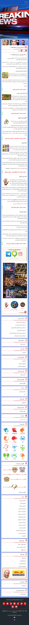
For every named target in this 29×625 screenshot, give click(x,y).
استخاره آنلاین (22, 344)
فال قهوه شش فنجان (21, 366)
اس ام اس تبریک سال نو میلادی (19, 336)
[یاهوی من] (25, 603)
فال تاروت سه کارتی (21, 511)
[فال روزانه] (9, 269)
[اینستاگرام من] (14, 603)
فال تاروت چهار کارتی (21, 514)
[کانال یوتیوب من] (16, 606)
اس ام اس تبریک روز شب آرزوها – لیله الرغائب (17, 333)
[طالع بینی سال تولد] (14, 478)
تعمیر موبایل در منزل (21, 544)
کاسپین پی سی (12, 22)
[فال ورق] (9, 293)
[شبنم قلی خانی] (6, 43)
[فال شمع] (9, 281)
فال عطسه (23, 586)
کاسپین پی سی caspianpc (17, 47)
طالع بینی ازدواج (12, 133)
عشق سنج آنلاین (22, 411)
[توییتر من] (7, 603)
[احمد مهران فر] (23, 43)
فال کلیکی (23, 403)
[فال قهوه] (21, 281)
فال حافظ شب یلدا (22, 563)
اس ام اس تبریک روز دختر (20, 322)
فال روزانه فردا (22, 594)
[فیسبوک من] (18, 603)
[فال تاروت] (21, 269)
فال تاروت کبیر (22, 503)
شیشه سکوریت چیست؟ (21, 547)
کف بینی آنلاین (22, 204)
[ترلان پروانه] (14, 43)
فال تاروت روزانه (22, 500)
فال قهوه (23, 361)
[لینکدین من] (12, 606)
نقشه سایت (10, 615)
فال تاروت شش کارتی (21, 520)
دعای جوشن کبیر (22, 391)
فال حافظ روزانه (6, 108)
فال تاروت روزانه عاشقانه (20, 530)
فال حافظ (14, 108)
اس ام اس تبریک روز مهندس (20, 325)
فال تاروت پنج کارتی (21, 517)
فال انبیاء (23, 352)
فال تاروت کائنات (22, 506)
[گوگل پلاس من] (4, 603)
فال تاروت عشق (22, 528)
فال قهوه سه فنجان (22, 364)
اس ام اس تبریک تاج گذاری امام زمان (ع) (18, 327)
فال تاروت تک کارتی (21, 509)
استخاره (25, 86)
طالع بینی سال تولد (22, 492)
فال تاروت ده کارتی (22, 525)
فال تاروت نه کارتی (22, 522)
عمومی (20, 312)
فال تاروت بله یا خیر (21, 533)
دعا (24, 394)
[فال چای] (21, 293)
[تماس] (11, 603)
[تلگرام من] (21, 603)
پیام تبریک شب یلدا (22, 566)
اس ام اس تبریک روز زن (21, 330)
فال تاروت (20, 168)
